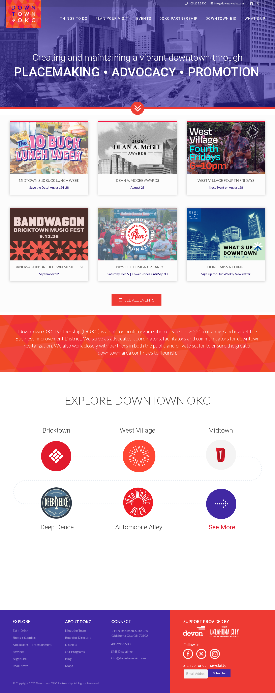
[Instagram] (264, 3)
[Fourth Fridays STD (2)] (226, 148)
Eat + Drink (20, 630)
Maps (69, 666)
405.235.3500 (120, 644)
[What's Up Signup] (226, 234)
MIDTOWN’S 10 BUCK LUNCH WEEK (49, 180)
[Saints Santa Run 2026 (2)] (137, 234)
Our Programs (75, 651)
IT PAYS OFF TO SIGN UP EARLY (137, 267)
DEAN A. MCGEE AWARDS (137, 180)
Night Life (20, 659)
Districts (71, 644)
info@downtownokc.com (128, 658)
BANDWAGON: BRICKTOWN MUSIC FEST (49, 267)
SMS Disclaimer (122, 651)
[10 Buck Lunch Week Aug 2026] (49, 148)
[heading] (136, 300)
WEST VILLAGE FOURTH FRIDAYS (225, 180)
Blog (68, 659)
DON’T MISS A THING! (226, 267)
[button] (162, 18)
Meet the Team (75, 630)
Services (18, 651)
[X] (258, 3)
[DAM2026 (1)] (137, 148)
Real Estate (20, 666)
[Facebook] (251, 3)
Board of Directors (78, 637)
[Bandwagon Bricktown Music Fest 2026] (49, 234)
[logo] (23, 14)
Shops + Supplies (24, 637)
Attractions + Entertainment (32, 644)
